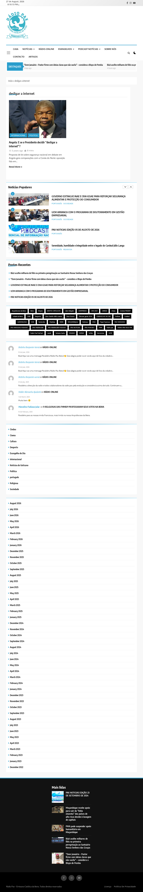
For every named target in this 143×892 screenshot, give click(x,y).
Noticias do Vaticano (19, 465)
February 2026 (16, 539)
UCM (110, 333)
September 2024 (17, 641)
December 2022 (16, 767)
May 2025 (14, 593)
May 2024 (14, 665)
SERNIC (81, 333)
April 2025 (14, 599)
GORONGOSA (22, 322)
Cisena (13, 435)
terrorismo (100, 333)
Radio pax (110, 328)
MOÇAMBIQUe (73, 322)
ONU (94, 322)
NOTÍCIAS (27, 49)
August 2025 (15, 575)
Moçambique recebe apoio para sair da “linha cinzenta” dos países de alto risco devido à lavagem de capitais (78, 813)
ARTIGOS (33, 56)
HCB (32, 322)
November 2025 (17, 557)
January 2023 (15, 761)
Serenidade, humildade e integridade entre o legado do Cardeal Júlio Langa (88, 229)
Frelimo (117, 316)
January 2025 (16, 617)
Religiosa (67, 233)
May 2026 (14, 521)
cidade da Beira (18, 316)
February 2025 (16, 611)
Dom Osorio (70, 316)
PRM (100, 328)
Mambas (52, 322)
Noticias (85, 322)
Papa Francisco (105, 322)
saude (49, 333)
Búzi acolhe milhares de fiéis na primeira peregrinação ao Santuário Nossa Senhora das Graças (52, 273)
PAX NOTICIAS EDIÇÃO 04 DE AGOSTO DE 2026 (76, 245)
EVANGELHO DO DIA (104, 316)
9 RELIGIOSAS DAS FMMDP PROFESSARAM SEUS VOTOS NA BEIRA (73, 406)
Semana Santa (60, 333)
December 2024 (16, 623)
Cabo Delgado (69, 311)
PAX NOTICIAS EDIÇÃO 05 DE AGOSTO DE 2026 (75, 213)
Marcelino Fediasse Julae (28, 406)
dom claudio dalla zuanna (53, 316)
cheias (113, 311)
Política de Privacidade (125, 886)
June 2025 (14, 587)
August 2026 (15, 503)
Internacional (18, 135)
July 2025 (14, 581)
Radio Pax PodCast (36, 333)
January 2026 (16, 545)
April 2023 (14, 743)
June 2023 (14, 731)
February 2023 (16, 755)
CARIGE (104, 311)
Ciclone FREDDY (125, 311)
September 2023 (17, 713)
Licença (107, 886)
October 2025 (16, 563)
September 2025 (17, 569)
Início (10, 80)
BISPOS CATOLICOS (53, 311)
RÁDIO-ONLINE (46, 49)
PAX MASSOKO (120, 322)
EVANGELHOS (65, 49)
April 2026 (14, 527)
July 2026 (14, 509)
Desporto (38, 316)
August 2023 (15, 719)
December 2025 (16, 551)
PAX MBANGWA (37, 328)
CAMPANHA (82, 311)
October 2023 (16, 707)
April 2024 (14, 671)
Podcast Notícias (88, 49)
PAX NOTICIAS (75, 328)
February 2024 (16, 683)
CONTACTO (18, 56)
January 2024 (16, 689)
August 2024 (15, 647)
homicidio (42, 322)
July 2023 (14, 725)
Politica (33, 135)
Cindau (13, 429)
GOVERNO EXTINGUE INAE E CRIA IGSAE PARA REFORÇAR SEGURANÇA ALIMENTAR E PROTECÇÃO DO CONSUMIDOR (64, 285)
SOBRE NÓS (110, 49)
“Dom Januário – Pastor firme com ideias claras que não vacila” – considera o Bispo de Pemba (51, 64)
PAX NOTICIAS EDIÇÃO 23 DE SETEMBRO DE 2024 (78, 794)
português (57, 203)
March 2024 (15, 677)
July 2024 (14, 653)
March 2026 (15, 533)
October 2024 (16, 635)
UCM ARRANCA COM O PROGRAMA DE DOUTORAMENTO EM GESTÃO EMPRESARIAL (49, 290)
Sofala (91, 333)
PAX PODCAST (89, 328)
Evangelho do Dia (17, 453)
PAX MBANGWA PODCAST (57, 328)
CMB (28, 316)
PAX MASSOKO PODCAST (19, 328)
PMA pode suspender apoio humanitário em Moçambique (78, 829)
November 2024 (17, 629)
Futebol (127, 316)
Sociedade (68, 203)
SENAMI (72, 333)
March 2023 (15, 749)
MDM (61, 322)
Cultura (13, 441)
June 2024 (14, 659)
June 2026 (14, 515)
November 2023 (17, 701)
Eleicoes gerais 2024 (85, 316)
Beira (32, 311)
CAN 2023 (94, 311)
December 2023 (16, 695)
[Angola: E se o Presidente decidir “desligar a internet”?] (37, 119)
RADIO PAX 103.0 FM (125, 328)
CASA (15, 49)
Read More (14, 166)
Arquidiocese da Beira (19, 311)
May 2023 (14, 737)
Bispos (40, 311)
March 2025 (15, 605)
